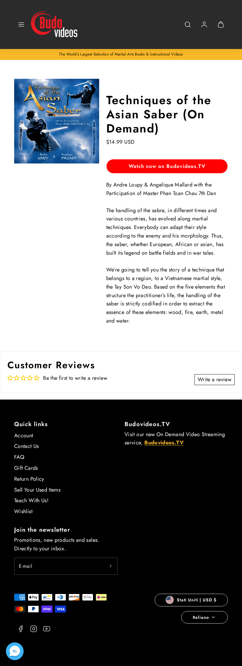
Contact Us (26, 446)
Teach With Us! (31, 500)
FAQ (19, 457)
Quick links (31, 424)
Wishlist (23, 511)
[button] (21, 24)
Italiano (201, 617)
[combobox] (188, 27)
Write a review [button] (214, 379)
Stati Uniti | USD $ (196, 600)
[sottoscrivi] (110, 566)
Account (23, 435)
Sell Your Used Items (37, 490)
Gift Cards (26, 468)
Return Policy (29, 479)
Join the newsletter (42, 530)
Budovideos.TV (147, 424)
